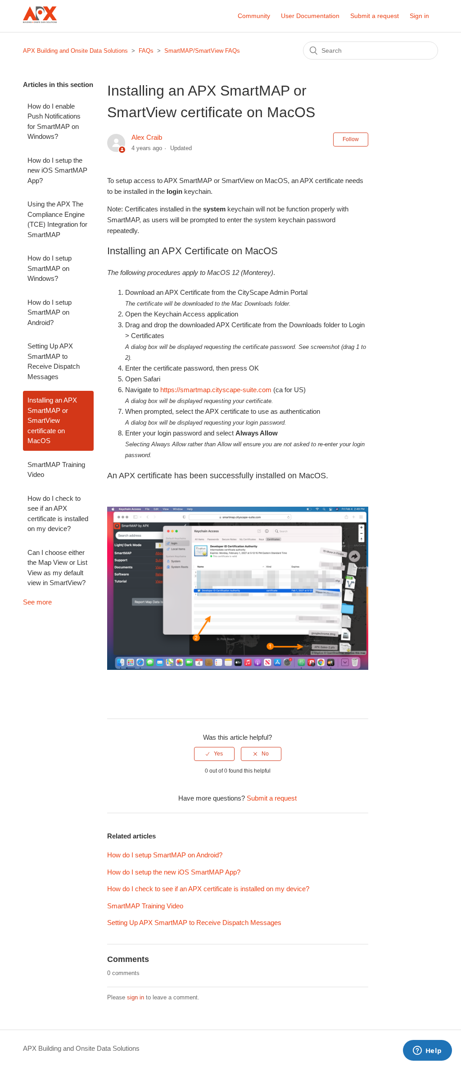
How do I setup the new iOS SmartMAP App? (57, 170)
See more (37, 602)
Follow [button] (351, 139)
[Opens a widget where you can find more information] (427, 1051)
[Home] (40, 29)
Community (254, 15)
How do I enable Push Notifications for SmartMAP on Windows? (54, 121)
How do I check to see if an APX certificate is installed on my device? (57, 514)
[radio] (214, 753)
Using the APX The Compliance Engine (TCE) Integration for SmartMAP (57, 219)
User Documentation (310, 15)
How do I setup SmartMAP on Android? (49, 312)
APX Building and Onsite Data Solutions (75, 50)
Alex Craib (146, 137)
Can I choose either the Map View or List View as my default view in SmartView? (57, 568)
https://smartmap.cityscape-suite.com (215, 390)
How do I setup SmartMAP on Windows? (49, 268)
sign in (135, 997)
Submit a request (374, 15)
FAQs (146, 50)
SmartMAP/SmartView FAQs (202, 50)
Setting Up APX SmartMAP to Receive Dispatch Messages (53, 361)
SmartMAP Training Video (56, 470)
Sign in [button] (419, 15)
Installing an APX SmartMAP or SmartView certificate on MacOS (52, 420)
